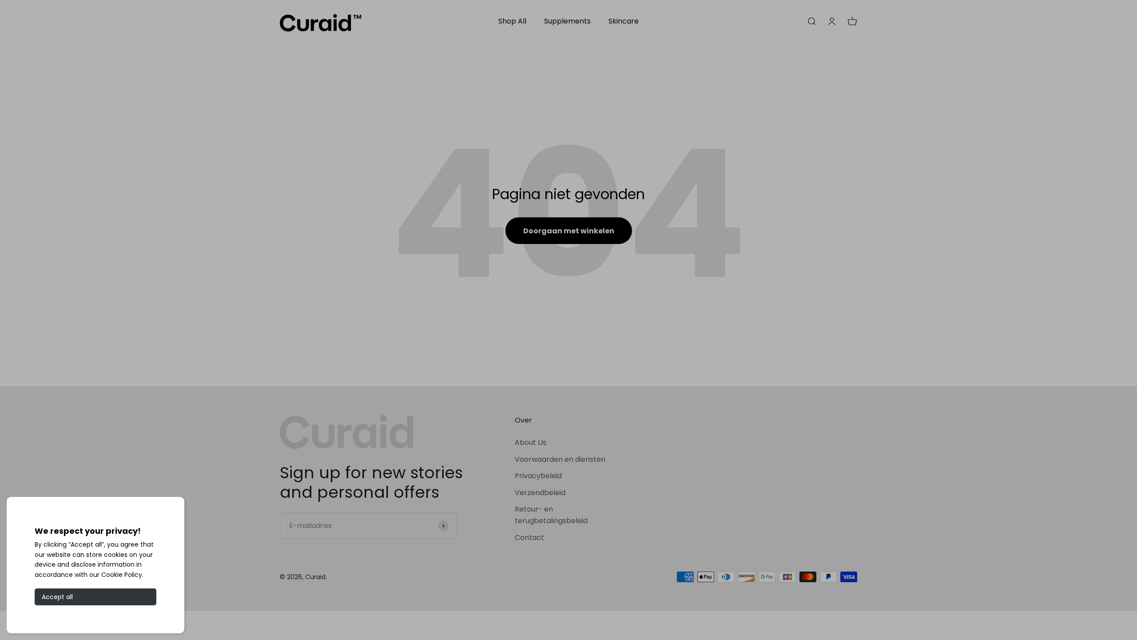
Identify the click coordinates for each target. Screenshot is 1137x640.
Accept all (57, 596)
